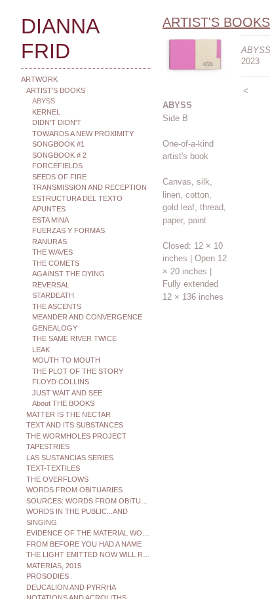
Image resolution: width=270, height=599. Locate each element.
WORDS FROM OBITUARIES (74, 490)
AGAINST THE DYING (68, 274)
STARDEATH (53, 295)
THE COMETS (55, 263)
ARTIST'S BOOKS (55, 90)
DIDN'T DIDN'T (56, 122)
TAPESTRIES (47, 446)
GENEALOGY (54, 328)
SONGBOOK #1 (58, 144)
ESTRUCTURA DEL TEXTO (77, 198)
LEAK (41, 350)
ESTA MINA (50, 220)
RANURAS (49, 241)
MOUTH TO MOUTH (66, 360)
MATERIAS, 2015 (53, 566)
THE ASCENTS (56, 306)
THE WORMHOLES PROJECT (76, 436)
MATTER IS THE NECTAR (68, 414)
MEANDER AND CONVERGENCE (87, 317)
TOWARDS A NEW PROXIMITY (83, 133)
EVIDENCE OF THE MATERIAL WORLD (89, 533)
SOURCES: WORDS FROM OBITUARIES (89, 501)
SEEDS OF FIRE (59, 177)
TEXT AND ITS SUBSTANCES (74, 425)
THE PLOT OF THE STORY (77, 371)
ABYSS (43, 101)
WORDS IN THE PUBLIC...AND (77, 511)
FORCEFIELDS (57, 166)
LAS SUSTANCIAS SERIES (69, 458)
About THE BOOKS (63, 403)
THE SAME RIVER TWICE (74, 338)
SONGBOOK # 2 (59, 155)
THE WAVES (52, 252)
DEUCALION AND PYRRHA (71, 587)
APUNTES (49, 209)
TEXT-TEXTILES (53, 468)
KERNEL (46, 112)
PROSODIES (47, 576)
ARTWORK (39, 79)
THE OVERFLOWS (57, 479)
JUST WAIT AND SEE (67, 393)
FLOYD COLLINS (60, 382)
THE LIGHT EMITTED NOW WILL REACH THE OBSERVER (89, 554)
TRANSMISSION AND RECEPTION (89, 187)
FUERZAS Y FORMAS (68, 230)
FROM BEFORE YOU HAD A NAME (84, 544)
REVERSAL (50, 285)
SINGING (41, 522)
